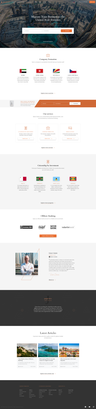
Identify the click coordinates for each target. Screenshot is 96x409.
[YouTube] (89, 406)
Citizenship (29, 1)
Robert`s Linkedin (54, 256)
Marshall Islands (31, 394)
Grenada (40, 394)
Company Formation (21, 1)
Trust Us (44, 1)
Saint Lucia (40, 397)
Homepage (60, 391)
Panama (30, 397)
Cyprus (50, 391)
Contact (49, 1)
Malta (50, 393)
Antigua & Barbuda (42, 391)
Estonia (20, 394)
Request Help (70, 391)
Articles (40, 1)
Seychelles (30, 391)
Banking (35, 1)
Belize (30, 393)
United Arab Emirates (22, 391)
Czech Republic (21, 396)
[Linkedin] (85, 406)
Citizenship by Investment (48, 165)
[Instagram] (93, 406)
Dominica (40, 393)
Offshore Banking (48, 216)
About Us (14, 1)
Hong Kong (21, 393)
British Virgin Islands (32, 396)
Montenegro (51, 394)
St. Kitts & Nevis (41, 396)
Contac (60, 394)
